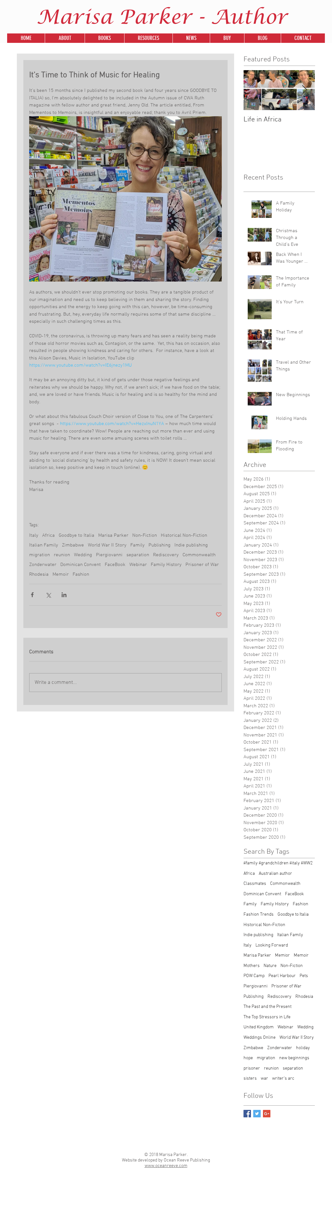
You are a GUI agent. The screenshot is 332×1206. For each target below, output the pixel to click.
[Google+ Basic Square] (266, 1113)
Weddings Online (259, 1037)
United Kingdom (258, 1027)
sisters (250, 1078)
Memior (282, 955)
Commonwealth (199, 555)
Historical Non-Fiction (184, 535)
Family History (166, 565)
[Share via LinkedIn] (64, 595)
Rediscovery (166, 555)
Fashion (81, 574)
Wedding (83, 555)
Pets (304, 976)
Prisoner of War (202, 565)
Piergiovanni (109, 555)
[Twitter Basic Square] (257, 1113)
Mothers (251, 966)
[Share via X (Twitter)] (48, 595)
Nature (270, 966)
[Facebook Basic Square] (247, 1113)
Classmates (254, 883)
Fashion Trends (258, 914)
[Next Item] (304, 90)
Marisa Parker (113, 535)
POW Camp (254, 976)
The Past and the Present (267, 1007)
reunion (62, 555)
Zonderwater (42, 565)
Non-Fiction (144, 535)
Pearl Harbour (282, 976)
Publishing (159, 545)
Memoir (61, 574)
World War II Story (107, 545)
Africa (48, 535)
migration (39, 555)
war (264, 1078)
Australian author (275, 873)
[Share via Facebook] (32, 595)
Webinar (138, 565)
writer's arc (283, 1078)
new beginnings (294, 1058)
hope (248, 1058)
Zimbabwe (73, 545)
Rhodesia (39, 574)
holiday (303, 1048)
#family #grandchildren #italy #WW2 (278, 863)
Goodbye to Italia (76, 535)
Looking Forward (271, 945)
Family (137, 545)
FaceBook (115, 565)
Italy (33, 535)
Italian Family (43, 545)
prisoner (251, 1068)
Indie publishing (191, 545)
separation (137, 555)
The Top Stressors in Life (266, 1017)
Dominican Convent (80, 565)
